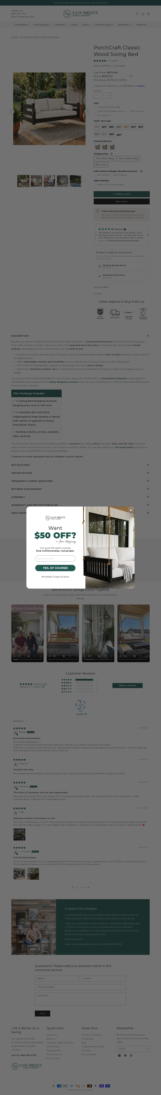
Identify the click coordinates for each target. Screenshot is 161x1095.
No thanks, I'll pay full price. (55, 577)
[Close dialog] (130, 510)
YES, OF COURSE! (55, 568)
